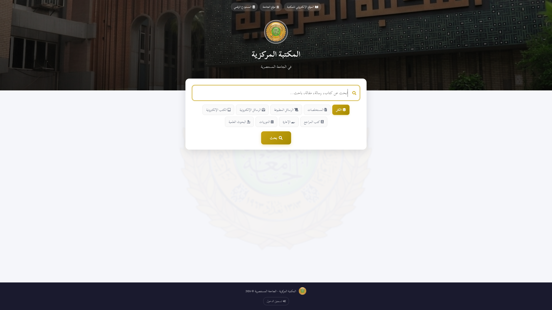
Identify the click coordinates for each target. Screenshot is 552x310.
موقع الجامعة (269, 7)
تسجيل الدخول (274, 301)
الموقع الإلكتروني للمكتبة (300, 7)
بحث (273, 138)
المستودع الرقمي (242, 7)
